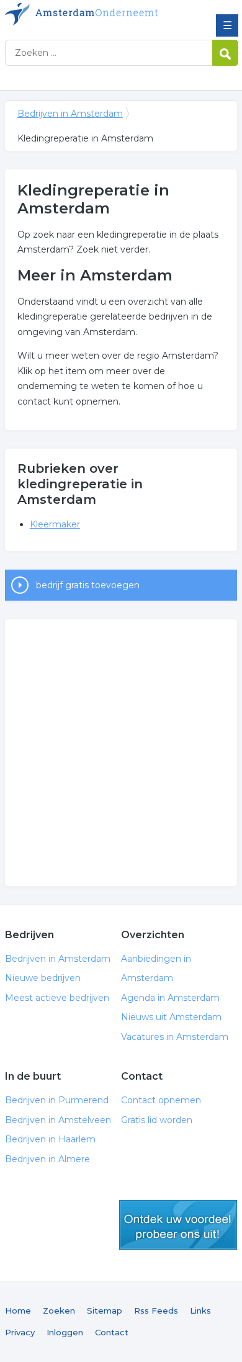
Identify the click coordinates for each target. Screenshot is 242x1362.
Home (18, 1310)
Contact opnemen (161, 1100)
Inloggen (65, 1332)
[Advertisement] (121, 753)
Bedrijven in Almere (47, 1159)
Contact (111, 1332)
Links (200, 1310)
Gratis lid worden (156, 1120)
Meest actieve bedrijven (57, 997)
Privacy (20, 1332)
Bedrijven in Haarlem (50, 1139)
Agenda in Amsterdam (170, 997)
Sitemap (104, 1310)
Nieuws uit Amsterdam (171, 1017)
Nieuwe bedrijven (43, 977)
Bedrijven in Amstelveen (58, 1120)
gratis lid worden (178, 1225)
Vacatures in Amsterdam (174, 1036)
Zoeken (59, 1310)
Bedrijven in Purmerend (57, 1100)
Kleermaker (55, 524)
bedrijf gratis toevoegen (88, 585)
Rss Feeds (156, 1310)
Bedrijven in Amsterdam (95, 14)
